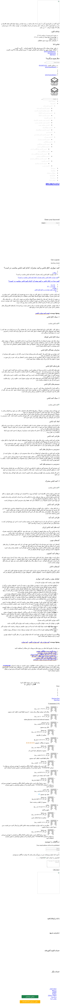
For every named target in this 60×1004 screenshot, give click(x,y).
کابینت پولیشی (52, 963)
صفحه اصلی (52, 937)
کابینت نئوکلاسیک (51, 968)
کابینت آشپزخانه (51, 954)
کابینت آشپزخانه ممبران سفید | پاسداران (44, 659)
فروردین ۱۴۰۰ (51, 286)
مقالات (54, 273)
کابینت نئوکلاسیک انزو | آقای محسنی (46, 658)
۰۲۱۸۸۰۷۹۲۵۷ (52, 929)
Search (43, 223)
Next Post (56, 700)
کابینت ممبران (52, 961)
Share (57, 686)
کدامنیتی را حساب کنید (52, 857)
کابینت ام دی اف (51, 956)
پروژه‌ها (54, 938)
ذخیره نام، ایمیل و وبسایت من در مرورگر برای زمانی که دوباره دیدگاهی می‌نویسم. (36, 854)
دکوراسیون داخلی (51, 984)
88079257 (53, 54)
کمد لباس (37, 290)
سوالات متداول (52, 943)
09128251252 (52, 53)
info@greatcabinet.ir (50, 51)
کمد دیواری (25, 642)
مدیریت (53, 284)
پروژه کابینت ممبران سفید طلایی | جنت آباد (44, 656)
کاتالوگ (54, 940)
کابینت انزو (53, 959)
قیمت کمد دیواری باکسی (42, 313)
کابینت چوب (52, 964)
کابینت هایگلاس (52, 958)
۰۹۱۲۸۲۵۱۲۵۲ (6, 665)
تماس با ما (53, 947)
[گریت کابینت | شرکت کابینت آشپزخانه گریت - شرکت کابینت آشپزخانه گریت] (54, 86)
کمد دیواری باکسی (34, 642)
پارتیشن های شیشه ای (50, 982)
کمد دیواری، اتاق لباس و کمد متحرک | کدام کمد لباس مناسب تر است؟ (33, 281)
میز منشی (53, 980)
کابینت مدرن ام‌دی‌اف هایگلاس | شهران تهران (43, 654)
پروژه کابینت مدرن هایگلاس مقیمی (46, 651)
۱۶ (55, 291)
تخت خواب (53, 977)
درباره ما (54, 945)
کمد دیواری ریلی (44, 642)
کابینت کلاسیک (52, 966)
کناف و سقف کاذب (50, 985)
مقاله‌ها (54, 942)
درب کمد (43, 290)
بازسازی (54, 975)
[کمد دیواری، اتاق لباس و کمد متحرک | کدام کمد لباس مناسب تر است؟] (38, 277)
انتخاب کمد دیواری (51, 290)
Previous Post (55, 698)
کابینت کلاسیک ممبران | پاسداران (46, 653)
